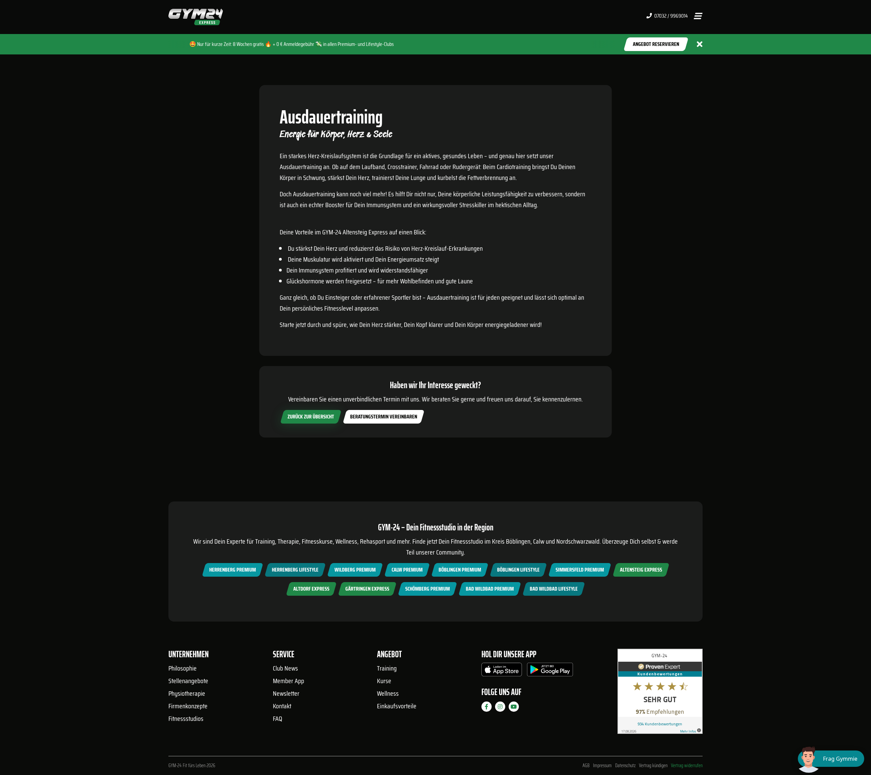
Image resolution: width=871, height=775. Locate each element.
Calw (538, 541)
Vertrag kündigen (653, 765)
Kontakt (282, 705)
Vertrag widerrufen (687, 765)
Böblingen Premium (460, 569)
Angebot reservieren (656, 44)
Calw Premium (407, 569)
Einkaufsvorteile (396, 705)
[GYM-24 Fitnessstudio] (195, 16)
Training (387, 668)
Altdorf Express (311, 588)
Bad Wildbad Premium (490, 588)
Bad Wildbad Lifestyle (554, 588)
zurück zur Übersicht (310, 416)
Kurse (384, 680)
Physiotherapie (186, 693)
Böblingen (518, 541)
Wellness (388, 693)
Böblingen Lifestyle (518, 569)
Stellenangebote (188, 680)
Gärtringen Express (367, 588)
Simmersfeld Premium (580, 569)
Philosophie (182, 668)
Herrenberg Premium (232, 569)
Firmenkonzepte (188, 705)
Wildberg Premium (355, 569)
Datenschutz (625, 765)
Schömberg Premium (427, 588)
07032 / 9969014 (670, 16)
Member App (288, 680)
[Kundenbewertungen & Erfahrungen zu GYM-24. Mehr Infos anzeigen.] (660, 694)
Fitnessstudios (185, 718)
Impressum (602, 765)
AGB (586, 765)
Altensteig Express (641, 569)
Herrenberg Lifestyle (295, 569)
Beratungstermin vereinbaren (383, 416)
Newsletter (286, 693)
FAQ (277, 718)
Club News (285, 668)
